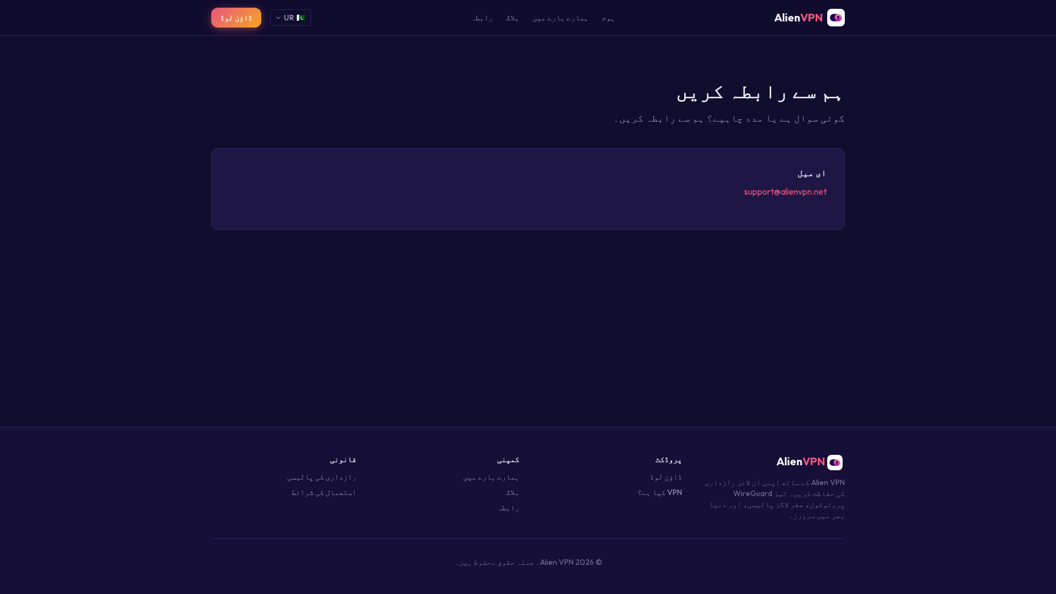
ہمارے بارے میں (560, 18)
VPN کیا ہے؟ (659, 492)
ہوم (608, 18)
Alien (802, 461)
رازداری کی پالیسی (321, 477)
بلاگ (512, 18)
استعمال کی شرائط (324, 492)
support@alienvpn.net (785, 191)
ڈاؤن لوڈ (236, 18)
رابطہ (482, 18)
